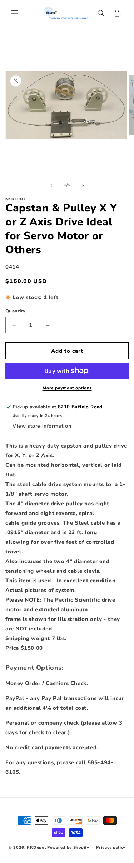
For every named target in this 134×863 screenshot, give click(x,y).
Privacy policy (110, 847)
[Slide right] (83, 185)
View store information (42, 426)
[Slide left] (51, 185)
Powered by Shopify (68, 847)
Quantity (15, 311)
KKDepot (36, 847)
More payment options (67, 388)
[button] (14, 13)
